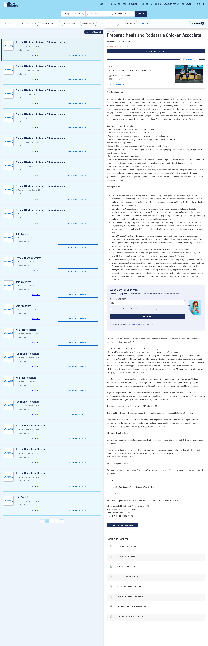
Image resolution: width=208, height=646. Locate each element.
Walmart (21, 46)
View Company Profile (118, 85)
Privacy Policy (148, 324)
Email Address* (118, 299)
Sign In (200, 4)
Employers (187, 4)
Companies (114, 4)
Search (141, 14)
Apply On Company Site (78, 55)
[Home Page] (11, 4)
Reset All (145, 23)
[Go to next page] (62, 521)
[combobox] (75, 13)
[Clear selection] (83, 14)
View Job (36, 55)
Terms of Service (136, 324)
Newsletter (170, 4)
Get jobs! (147, 316)
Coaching (156, 4)
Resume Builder (131, 4)
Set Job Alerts (92, 32)
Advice (145, 4)
